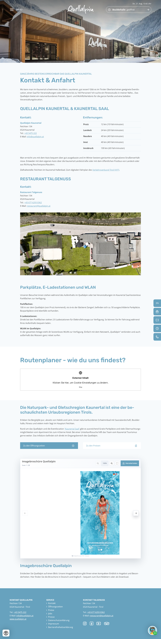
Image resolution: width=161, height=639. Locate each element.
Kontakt (52, 603)
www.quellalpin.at (18, 619)
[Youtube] (98, 624)
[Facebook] (91, 623)
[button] (80, 243)
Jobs (50, 613)
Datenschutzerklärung (58, 620)
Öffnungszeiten (55, 606)
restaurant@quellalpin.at (38, 206)
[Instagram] (85, 623)
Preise (51, 610)
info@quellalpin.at (35, 136)
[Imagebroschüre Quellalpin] (80, 509)
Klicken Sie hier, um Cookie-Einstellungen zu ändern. (80, 382)
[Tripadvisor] (106, 624)
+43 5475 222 (30, 133)
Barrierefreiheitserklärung (60, 627)
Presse (51, 617)
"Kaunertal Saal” (72, 428)
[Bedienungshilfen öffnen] (6, 633)
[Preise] (157, 320)
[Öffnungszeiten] (157, 328)
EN (157, 303)
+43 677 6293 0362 (33, 202)
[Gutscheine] (157, 311)
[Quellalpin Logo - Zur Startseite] (80, 9)
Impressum (53, 623)
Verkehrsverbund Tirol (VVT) (105, 170)
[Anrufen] (157, 337)
